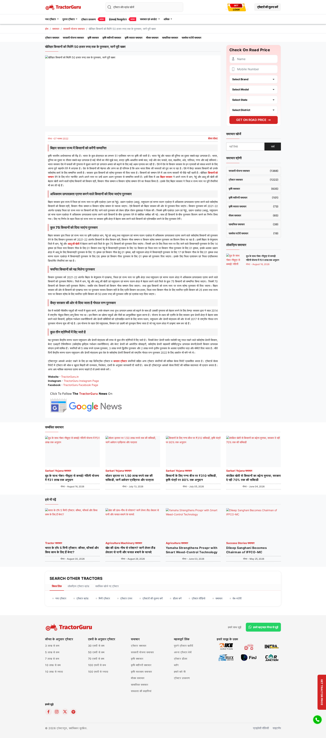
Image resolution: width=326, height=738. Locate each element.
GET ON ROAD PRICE (251, 120)
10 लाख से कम (53, 665)
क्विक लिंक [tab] (57, 586)
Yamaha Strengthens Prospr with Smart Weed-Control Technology (192, 550)
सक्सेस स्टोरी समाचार (191, 37)
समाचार (55, 28)
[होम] (63, 6)
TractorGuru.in (70, 376)
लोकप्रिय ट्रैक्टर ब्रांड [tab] (78, 586)
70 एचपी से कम (96, 658)
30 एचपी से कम (96, 645)
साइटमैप (277, 728)
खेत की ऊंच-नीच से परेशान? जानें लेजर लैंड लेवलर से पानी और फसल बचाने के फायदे (130, 550)
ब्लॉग (176, 665)
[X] (65, 711)
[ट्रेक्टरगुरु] (69, 627)
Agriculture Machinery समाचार (123, 543)
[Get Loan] (236, 7)
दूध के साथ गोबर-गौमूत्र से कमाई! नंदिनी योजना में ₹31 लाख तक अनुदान (72, 478)
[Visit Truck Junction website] (226, 657)
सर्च (272, 146)
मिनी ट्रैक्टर (104, 598)
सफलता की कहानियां (141, 691)
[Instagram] (56, 711)
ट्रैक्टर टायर (126, 598)
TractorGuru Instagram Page (81, 380)
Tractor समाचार (53, 543)
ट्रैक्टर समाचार (52, 37)
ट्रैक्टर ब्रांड (82, 598)
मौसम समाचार (152, 37)
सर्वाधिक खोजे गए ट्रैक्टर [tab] (107, 586)
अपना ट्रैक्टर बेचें (183, 652)
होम (46, 28)
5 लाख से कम (52, 652)
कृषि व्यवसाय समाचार (141, 671)
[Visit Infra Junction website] (272, 646)
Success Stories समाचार (240, 543)
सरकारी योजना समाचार (74, 28)
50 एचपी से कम (96, 652)
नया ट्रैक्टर (60, 598)
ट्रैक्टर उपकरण (88, 19)
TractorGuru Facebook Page (80, 385)
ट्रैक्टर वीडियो (198, 598)
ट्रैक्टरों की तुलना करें (267, 7)
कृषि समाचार (93, 37)
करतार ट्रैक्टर (120, 361)
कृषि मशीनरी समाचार (111, 37)
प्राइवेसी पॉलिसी (261, 728)
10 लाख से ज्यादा (54, 671)
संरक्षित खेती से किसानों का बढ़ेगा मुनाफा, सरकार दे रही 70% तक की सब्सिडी (253, 478)
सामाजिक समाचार (170, 37)
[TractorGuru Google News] (85, 401)
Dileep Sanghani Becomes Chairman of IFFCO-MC (246, 550)
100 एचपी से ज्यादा (98, 671)
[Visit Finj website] (249, 657)
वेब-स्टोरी (237, 598)
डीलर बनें (177, 598)
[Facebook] (48, 711)
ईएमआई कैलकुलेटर (118, 19)
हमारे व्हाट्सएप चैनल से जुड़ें (265, 627)
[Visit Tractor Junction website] (249, 646)
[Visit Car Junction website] (272, 657)
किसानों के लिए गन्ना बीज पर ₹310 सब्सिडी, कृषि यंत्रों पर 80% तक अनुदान (191, 478)
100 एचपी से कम (97, 665)
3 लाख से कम (52, 645)
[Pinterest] (73, 711)
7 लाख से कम (52, 658)
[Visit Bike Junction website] (226, 646)
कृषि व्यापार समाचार (133, 37)
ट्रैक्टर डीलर (180, 658)
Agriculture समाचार (177, 543)
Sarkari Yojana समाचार (58, 470)
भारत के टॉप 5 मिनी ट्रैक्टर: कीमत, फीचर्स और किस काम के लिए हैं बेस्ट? (72, 550)
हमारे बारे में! (180, 671)
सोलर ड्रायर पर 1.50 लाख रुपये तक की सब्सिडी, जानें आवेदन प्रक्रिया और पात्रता (129, 478)
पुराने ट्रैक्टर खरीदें (183, 645)
